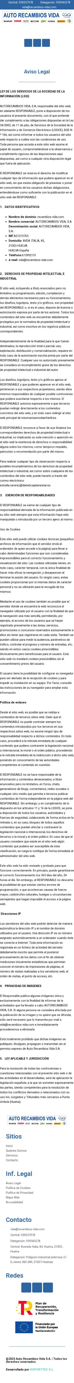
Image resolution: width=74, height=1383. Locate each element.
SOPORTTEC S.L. (42, 1369)
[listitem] (37, 123)
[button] (37, 31)
